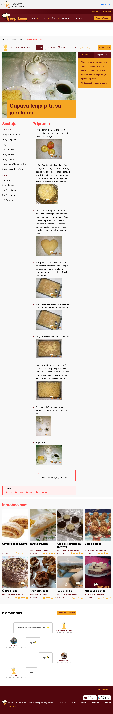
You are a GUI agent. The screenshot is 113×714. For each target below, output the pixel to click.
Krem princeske (43, 577)
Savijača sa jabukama (15, 531)
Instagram (95, 703)
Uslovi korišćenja (33, 703)
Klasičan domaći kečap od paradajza (94, 70)
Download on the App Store (90, 697)
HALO (17, 706)
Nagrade (78, 18)
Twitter (73, 703)
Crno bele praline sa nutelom (70, 531)
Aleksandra (64, 660)
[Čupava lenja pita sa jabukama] (53, 149)
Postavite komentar (66, 613)
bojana (14, 675)
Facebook (62, 703)
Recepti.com (15, 17)
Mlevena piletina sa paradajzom (94, 74)
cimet (31, 492)
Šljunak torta (15, 577)
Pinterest (107, 703)
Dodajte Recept (102, 18)
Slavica (14, 645)
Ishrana (43, 18)
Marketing (43, 703)
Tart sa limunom (43, 531)
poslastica (43, 492)
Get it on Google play (104, 697)
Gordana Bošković (24, 47)
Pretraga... (88, 18)
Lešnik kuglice (98, 531)
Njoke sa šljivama (88, 79)
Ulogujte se (107, 11)
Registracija (96, 11)
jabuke (20, 492)
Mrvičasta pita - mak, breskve (94, 83)
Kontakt (50, 703)
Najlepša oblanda (98, 577)
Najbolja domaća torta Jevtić (93, 66)
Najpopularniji (102, 55)
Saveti (54, 18)
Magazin (65, 18)
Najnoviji (85, 55)
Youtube (84, 703)
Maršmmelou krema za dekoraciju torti (94, 62)
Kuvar (33, 18)
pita (10, 492)
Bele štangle (70, 577)
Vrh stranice (103, 689)
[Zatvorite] (1, 4)
